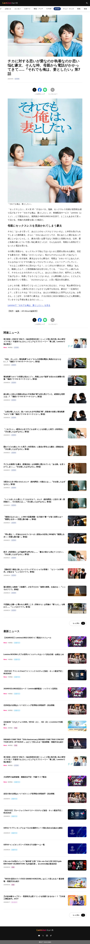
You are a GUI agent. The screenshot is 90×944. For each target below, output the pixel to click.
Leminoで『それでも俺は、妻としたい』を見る (29, 305)
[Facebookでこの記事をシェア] (40, 90)
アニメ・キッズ (68, 9)
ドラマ (57, 9)
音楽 (85, 9)
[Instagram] (47, 936)
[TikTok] (51, 936)
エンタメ (17, 9)
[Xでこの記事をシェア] (34, 90)
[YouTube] (39, 936)
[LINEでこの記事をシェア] (45, 90)
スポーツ (27, 9)
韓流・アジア (38, 9)
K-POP (49, 9)
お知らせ (8, 9)
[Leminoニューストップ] (10, 3)
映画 (78, 9)
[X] (43, 936)
